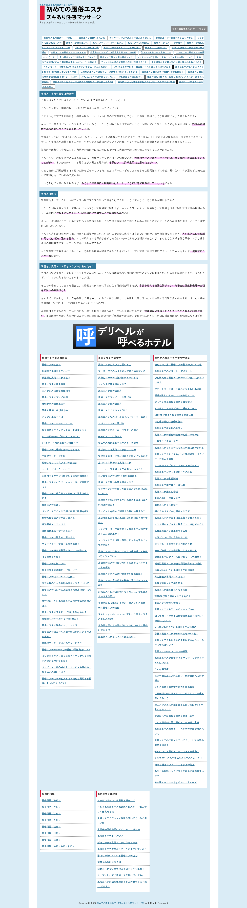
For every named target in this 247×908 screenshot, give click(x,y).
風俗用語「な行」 (51, 827)
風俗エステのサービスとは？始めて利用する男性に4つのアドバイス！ (66, 681)
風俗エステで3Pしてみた (110, 836)
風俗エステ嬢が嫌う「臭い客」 (171, 485)
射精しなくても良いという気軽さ (59, 463)
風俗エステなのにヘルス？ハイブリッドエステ (123, 417)
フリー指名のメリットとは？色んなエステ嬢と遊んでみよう (179, 695)
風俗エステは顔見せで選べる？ (58, 537)
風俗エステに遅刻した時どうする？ (61, 449)
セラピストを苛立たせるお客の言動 (173, 544)
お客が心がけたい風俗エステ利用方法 (175, 570)
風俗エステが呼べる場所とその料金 (173, 472)
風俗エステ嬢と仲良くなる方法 (171, 590)
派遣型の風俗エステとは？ (56, 378)
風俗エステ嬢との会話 (166, 492)
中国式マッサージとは (54, 456)
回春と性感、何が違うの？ (56, 410)
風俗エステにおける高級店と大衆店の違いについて (66, 592)
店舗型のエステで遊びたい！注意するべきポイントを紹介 (109, 72)
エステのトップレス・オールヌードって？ (177, 465)
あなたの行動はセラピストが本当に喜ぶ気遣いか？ (179, 773)
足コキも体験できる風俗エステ (156, 52)
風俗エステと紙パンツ (54, 563)
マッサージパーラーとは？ (56, 469)
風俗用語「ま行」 (51, 840)
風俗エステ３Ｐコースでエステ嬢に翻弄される (179, 448)
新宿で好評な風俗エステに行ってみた (117, 842)
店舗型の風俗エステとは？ (56, 371)
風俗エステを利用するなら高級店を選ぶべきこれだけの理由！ (123, 502)
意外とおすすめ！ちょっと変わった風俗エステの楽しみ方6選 (83, 81)
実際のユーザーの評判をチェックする (174, 38)
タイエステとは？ (51, 557)
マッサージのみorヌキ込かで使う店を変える (122, 371)
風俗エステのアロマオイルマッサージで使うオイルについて (179, 660)
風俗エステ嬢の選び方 (77, 43)
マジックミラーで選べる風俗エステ (61, 544)
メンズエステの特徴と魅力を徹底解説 (175, 687)
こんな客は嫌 (162, 669)
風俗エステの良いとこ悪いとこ (114, 364)
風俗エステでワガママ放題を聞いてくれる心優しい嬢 (122, 820)
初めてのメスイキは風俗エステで (172, 511)
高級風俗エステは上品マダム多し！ (173, 531)
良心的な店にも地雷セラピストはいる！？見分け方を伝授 (146, 81)
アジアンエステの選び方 (87, 47)
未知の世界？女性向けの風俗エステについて (65, 583)
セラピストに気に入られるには (171, 537)
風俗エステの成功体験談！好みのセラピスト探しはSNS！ (122, 884)
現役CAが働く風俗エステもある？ (173, 596)
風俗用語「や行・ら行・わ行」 (58, 846)
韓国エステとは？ (51, 505)
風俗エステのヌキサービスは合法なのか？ (64, 612)
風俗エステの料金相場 (54, 384)
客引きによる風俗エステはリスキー (56, 5)
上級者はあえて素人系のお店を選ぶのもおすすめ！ (177, 62)
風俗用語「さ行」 (51, 813)
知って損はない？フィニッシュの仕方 (175, 764)
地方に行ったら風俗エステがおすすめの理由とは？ (66, 603)
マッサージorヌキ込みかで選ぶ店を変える (130, 38)
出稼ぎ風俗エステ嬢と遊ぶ (169, 583)
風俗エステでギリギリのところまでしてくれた (122, 849)
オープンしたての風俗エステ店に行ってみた (121, 875)
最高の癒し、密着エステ (167, 498)
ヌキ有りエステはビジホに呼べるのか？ (176, 408)
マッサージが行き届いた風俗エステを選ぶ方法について (164, 57)
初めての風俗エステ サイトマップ (189, 29)
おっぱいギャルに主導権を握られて (116, 800)
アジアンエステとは (52, 417)
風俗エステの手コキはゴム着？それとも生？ (178, 518)
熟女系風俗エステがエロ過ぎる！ (59, 518)
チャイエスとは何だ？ (156, 47)
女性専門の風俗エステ (54, 404)
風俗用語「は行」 (51, 833)
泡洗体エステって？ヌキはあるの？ (117, 637)
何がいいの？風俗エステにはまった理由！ (177, 751)
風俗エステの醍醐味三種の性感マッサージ (177, 435)
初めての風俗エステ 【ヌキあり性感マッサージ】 (121, 903)
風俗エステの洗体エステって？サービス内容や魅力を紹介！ (179, 742)
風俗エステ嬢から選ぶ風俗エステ (116, 57)
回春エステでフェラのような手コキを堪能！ (121, 869)
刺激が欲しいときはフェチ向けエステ (175, 395)
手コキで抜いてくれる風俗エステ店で (117, 856)
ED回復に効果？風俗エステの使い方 (174, 415)
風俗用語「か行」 (51, 807)
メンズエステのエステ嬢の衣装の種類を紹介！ (66, 511)
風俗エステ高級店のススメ (169, 428)
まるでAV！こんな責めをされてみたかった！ (178, 758)
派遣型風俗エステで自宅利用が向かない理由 (178, 563)
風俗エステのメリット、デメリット (173, 371)
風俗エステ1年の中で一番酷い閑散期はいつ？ (66, 649)
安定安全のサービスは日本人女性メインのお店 (113, 52)
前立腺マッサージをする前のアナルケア (176, 782)
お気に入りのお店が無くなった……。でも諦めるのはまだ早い (112, 77)
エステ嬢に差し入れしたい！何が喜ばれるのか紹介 (179, 678)
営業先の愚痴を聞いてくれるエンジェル (118, 829)
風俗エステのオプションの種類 (171, 651)
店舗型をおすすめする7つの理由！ (60, 619)
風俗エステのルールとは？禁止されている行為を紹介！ (66, 634)
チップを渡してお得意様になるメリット (176, 550)
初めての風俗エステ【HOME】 (59, 38)
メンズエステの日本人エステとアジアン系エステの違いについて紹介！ (66, 658)
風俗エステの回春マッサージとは (59, 625)
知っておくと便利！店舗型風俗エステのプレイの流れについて (179, 618)
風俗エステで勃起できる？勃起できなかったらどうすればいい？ (179, 642)
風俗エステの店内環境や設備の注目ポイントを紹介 (123, 582)
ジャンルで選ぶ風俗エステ (112, 384)
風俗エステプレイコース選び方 (108, 43)
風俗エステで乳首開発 (166, 478)
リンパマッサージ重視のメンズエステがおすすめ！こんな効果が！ (76, 67)
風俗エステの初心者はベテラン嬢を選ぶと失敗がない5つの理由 (123, 553)
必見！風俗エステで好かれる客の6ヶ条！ (176, 634)
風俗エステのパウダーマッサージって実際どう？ (65, 484)
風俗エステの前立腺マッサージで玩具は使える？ (65, 495)
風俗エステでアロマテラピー (168, 43)
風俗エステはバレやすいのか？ (58, 577)
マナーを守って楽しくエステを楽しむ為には (178, 389)
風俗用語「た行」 (51, 820)
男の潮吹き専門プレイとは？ (170, 577)
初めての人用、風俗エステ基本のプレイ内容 (178, 364)
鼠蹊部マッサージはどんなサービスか (62, 643)
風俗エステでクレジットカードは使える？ (64, 430)
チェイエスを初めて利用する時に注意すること (124, 62)
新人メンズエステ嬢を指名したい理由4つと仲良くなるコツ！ (179, 707)
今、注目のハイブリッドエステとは (61, 436)
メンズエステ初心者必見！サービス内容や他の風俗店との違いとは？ (66, 669)
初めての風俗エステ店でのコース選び (118, 443)
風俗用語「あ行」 (51, 800)
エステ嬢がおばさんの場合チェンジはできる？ (179, 524)
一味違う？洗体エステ (166, 441)
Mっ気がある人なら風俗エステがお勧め (176, 627)
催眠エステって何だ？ (166, 505)
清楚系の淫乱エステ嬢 (109, 862)
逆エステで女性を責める (167, 603)
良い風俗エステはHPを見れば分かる (78, 57)
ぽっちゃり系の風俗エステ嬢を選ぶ (173, 402)
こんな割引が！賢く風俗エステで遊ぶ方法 (177, 722)
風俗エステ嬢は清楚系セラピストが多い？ (64, 550)
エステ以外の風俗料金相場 (56, 391)
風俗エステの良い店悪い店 (92, 38)
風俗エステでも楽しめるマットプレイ (175, 609)
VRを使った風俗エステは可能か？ (60, 443)
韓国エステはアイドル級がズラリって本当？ (178, 557)
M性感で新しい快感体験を (168, 421)
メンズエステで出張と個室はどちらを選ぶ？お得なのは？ (142, 67)
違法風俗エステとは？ (54, 524)
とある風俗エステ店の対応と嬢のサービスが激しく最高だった (122, 809)
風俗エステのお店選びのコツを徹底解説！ (162, 72)
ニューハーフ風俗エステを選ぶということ (120, 469)
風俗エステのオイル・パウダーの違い (122, 47)
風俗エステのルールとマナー (57, 423)
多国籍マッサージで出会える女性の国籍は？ (65, 476)
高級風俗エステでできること (57, 531)
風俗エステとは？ (51, 364)
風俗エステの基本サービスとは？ (59, 570)
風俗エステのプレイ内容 (55, 397)
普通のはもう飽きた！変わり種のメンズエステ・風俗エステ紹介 (121, 605)
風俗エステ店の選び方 (139, 43)
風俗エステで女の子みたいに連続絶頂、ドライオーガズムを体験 (179, 456)
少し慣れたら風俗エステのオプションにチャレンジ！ (179, 380)
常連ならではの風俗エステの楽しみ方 (175, 716)
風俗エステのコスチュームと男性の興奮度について (179, 731)
